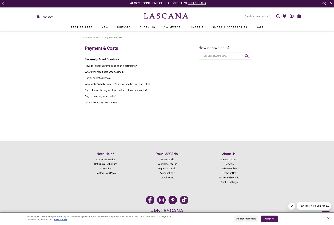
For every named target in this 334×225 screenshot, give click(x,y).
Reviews (229, 164)
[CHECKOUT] (299, 16)
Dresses (124, 27)
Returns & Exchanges (105, 164)
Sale (260, 27)
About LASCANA (229, 159)
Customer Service (91, 37)
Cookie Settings (229, 182)
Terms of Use (229, 173)
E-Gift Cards (167, 159)
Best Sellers (82, 27)
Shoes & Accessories (229, 27)
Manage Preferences (246, 219)
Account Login (167, 173)
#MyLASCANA (167, 211)
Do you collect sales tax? (98, 78)
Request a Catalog (167, 168)
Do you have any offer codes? (101, 96)
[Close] (328, 218)
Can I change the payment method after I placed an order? (116, 90)
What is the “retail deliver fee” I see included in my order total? (117, 84)
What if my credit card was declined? (104, 72)
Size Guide (105, 168)
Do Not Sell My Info (229, 177)
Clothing (147, 27)
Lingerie (197, 27)
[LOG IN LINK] (292, 16)
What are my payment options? (101, 102)
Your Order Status (167, 164)
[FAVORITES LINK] (284, 16)
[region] (167, 218)
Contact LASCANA (106, 173)
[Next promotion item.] (331, 3)
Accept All (269, 219)
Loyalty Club (167, 177)
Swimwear (172, 27)
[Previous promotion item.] (3, 3)
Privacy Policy (229, 168)
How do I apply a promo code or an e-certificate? (111, 65)
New (105, 27)
